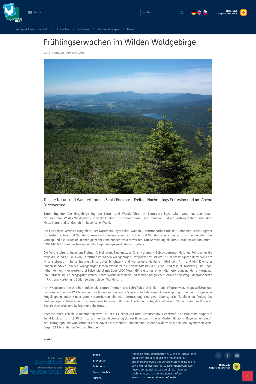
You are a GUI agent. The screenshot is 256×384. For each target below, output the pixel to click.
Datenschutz (100, 366)
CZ (205, 12)
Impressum (99, 360)
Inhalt (96, 355)
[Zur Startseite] (12, 12)
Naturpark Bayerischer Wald (32, 29)
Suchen (97, 378)
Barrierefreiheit (102, 372)
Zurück (48, 339)
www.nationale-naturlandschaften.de (154, 377)
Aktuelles (83, 29)
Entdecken (63, 29)
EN (199, 12)
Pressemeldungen (108, 29)
